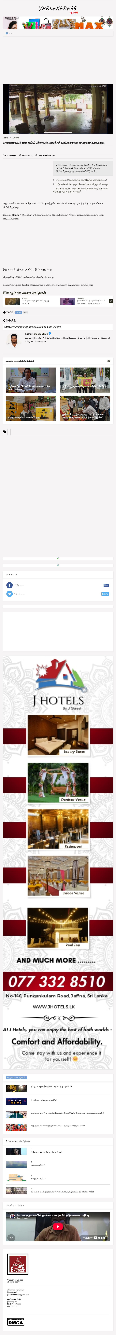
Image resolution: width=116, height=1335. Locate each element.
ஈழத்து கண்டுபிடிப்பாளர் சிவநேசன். (24, 417)
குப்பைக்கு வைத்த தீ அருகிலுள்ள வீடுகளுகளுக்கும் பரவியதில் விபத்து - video (62, 1192)
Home (5, 138)
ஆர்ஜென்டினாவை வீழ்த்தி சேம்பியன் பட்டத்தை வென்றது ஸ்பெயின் (58, 1126)
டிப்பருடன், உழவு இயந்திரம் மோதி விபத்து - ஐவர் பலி (51, 1086)
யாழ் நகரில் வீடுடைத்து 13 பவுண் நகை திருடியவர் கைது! (82, 184)
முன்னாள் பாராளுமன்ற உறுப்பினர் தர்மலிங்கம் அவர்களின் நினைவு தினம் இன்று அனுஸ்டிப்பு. (83, 416)
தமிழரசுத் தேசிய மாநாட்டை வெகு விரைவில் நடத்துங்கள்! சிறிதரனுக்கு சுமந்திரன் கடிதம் (80, 190)
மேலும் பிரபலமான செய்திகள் (26, 293)
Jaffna (16, 138)
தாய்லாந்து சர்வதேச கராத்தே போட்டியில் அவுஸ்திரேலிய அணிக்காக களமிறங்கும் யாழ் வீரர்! (67, 1113)
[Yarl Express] (58, 14)
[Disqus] (58, 470)
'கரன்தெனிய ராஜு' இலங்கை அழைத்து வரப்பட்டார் (35, 302)
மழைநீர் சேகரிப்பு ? (38, 1178)
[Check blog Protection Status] (15, 1325)
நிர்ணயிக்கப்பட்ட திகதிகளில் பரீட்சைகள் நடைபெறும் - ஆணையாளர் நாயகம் (91, 302)
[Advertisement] (58, 60)
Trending (25, 298)
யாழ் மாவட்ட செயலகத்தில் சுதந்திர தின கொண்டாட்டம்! (81, 180)
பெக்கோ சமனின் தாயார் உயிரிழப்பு (44, 1100)
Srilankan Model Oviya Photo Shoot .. (47, 1152)
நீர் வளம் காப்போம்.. (38, 1165)
